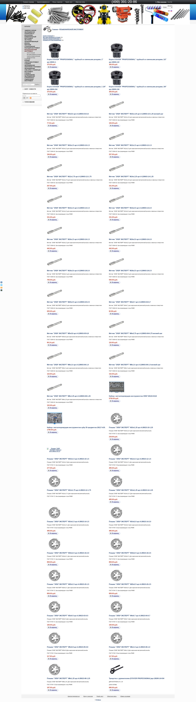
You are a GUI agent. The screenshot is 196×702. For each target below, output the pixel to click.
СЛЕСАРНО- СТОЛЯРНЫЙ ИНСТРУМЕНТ (32, 70)
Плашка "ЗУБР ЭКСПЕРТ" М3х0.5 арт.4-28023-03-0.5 (67, 616)
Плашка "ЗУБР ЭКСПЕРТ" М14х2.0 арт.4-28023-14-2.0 (130, 521)
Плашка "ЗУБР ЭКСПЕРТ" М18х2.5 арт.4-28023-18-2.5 (130, 553)
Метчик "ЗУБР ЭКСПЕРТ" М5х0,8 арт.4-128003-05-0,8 (68, 333)
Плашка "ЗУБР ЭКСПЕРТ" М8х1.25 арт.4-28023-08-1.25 (68, 678)
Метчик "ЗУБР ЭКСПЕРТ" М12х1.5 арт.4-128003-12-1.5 (130, 145)
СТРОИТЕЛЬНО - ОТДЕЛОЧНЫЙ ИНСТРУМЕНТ (29, 79)
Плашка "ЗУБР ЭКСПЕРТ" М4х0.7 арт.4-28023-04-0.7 (129, 616)
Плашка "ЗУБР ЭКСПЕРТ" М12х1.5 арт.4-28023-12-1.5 (130, 459)
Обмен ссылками (125, 696)
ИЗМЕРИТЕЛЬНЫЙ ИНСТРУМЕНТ (30, 37)
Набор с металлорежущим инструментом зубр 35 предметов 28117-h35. (76, 427)
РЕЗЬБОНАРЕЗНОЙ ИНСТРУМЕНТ (30, 50)
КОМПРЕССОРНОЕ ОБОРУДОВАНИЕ (30, 31)
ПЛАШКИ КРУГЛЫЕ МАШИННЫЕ (29, 58)
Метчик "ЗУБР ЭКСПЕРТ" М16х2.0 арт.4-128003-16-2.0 (130, 239)
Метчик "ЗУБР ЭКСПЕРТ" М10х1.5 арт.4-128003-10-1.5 (68, 145)
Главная (55, 29)
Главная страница (28, 2)
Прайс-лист (68, 2)
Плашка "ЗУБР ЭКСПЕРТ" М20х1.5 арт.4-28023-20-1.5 (68, 584)
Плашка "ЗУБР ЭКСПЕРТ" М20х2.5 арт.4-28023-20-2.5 (130, 584)
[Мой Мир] (1, 290)
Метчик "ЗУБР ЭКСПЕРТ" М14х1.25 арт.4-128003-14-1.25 (131, 176)
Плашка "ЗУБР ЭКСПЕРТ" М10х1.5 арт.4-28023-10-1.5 (68, 459)
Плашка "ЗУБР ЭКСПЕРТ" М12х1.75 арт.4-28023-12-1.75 (69, 490)
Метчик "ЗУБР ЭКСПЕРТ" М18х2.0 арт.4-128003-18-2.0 (68, 270)
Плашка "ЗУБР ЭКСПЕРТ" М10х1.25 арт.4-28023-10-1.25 (131, 427)
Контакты (27, 6)
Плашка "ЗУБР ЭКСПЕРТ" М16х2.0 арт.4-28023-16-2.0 (68, 553)
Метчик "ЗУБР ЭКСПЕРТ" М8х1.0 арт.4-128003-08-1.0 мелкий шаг (134, 365)
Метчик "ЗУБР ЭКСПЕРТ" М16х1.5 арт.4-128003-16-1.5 (68, 239)
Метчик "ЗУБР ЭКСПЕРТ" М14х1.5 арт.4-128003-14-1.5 (68, 208)
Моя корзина (161, 2)
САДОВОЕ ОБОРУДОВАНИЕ (29, 64)
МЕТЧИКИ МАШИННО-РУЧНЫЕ (34, 54)
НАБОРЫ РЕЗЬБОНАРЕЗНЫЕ (33, 56)
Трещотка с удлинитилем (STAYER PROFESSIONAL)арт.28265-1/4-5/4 (136, 678)
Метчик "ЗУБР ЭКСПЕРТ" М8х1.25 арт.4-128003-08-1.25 (69, 396)
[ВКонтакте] (1, 282)
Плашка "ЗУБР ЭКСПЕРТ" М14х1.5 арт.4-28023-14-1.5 (68, 521)
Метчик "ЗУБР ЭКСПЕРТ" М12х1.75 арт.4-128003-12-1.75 (69, 176)
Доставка (27, 8)
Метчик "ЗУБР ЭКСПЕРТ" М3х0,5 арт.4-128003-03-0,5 (68, 114)
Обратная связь (80, 2)
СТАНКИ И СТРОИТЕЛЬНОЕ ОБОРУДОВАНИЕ (29, 75)
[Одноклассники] (1, 287)
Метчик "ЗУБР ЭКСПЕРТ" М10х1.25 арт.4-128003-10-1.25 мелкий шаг (136, 114)
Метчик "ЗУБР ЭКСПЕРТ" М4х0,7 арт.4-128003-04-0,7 (130, 302)
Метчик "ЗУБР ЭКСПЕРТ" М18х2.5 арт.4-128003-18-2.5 (130, 270)
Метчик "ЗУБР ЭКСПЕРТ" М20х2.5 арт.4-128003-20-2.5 (68, 302)
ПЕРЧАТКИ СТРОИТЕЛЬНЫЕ (29, 45)
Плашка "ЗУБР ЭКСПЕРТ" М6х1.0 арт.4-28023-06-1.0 (129, 647)
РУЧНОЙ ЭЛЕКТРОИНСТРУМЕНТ (31, 61)
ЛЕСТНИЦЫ (28, 40)
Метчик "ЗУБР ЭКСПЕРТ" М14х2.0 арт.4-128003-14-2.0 (130, 208)
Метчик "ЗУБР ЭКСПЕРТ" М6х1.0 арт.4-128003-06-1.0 (68, 365)
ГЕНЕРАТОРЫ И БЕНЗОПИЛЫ (29, 34)
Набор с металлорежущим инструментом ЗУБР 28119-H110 (133, 396)
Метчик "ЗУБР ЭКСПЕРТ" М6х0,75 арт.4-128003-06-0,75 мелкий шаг (135, 333)
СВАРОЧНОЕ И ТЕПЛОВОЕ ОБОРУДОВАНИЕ (32, 67)
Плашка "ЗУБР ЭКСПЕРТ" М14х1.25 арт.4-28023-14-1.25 (131, 490)
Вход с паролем (57, 2)
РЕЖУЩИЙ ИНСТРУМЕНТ (32, 48)
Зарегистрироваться (43, 2)
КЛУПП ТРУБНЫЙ (31, 52)
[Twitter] (1, 285)
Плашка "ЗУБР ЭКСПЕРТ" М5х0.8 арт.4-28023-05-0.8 (67, 647)
